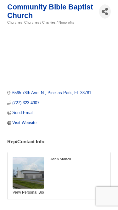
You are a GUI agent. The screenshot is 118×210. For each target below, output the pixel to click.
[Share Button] (105, 11)
